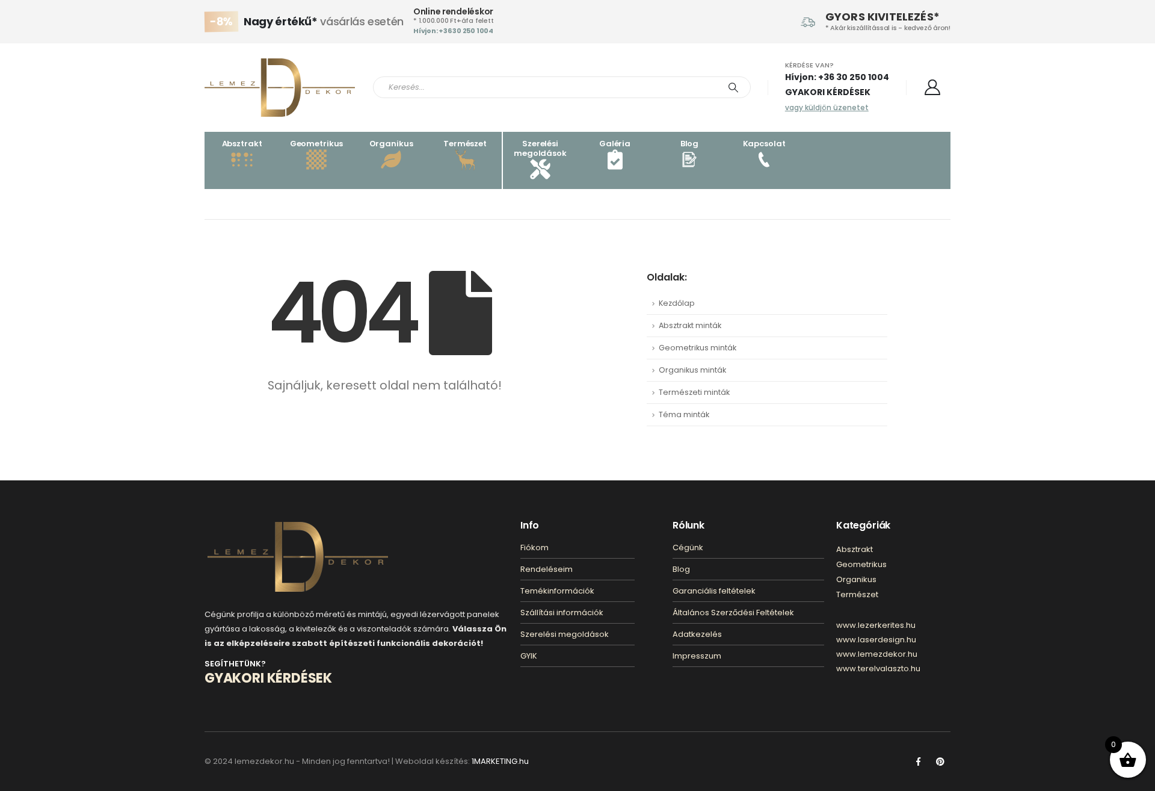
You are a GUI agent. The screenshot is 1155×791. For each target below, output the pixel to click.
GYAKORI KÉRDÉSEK (827, 92)
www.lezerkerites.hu (876, 625)
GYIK (528, 656)
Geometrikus (861, 564)
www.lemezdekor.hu (876, 654)
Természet (857, 594)
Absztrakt (854, 549)
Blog (681, 569)
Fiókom (534, 547)
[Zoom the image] (298, 529)
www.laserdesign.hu (876, 639)
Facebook (918, 761)
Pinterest (940, 761)
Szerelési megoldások (564, 634)
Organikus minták (692, 370)
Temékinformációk (557, 591)
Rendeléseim (546, 569)
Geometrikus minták (697, 348)
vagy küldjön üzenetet (827, 107)
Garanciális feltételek (714, 591)
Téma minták (684, 414)
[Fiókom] (932, 87)
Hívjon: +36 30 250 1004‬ (453, 31)
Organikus (856, 579)
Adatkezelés (697, 634)
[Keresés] (733, 87)
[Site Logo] (280, 87)
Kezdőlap (677, 303)
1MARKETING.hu (500, 761)
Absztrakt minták (690, 325)
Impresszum (697, 656)
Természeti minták (694, 392)
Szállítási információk (561, 612)
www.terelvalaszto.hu (878, 668)
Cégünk (688, 547)
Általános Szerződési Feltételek (733, 612)
